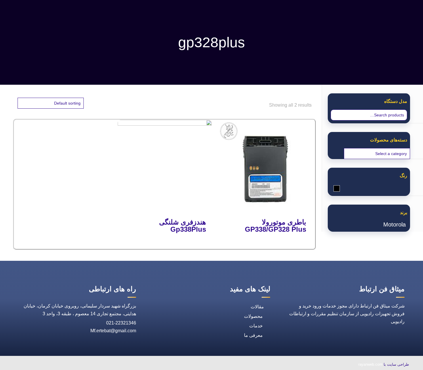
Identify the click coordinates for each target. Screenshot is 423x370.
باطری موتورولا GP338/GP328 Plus (275, 225)
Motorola (394, 224)
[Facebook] (77, 365)
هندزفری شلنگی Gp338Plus (182, 225)
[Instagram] (37, 365)
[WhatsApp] (90, 365)
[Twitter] (64, 365)
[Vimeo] (51, 365)
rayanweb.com (370, 364)
